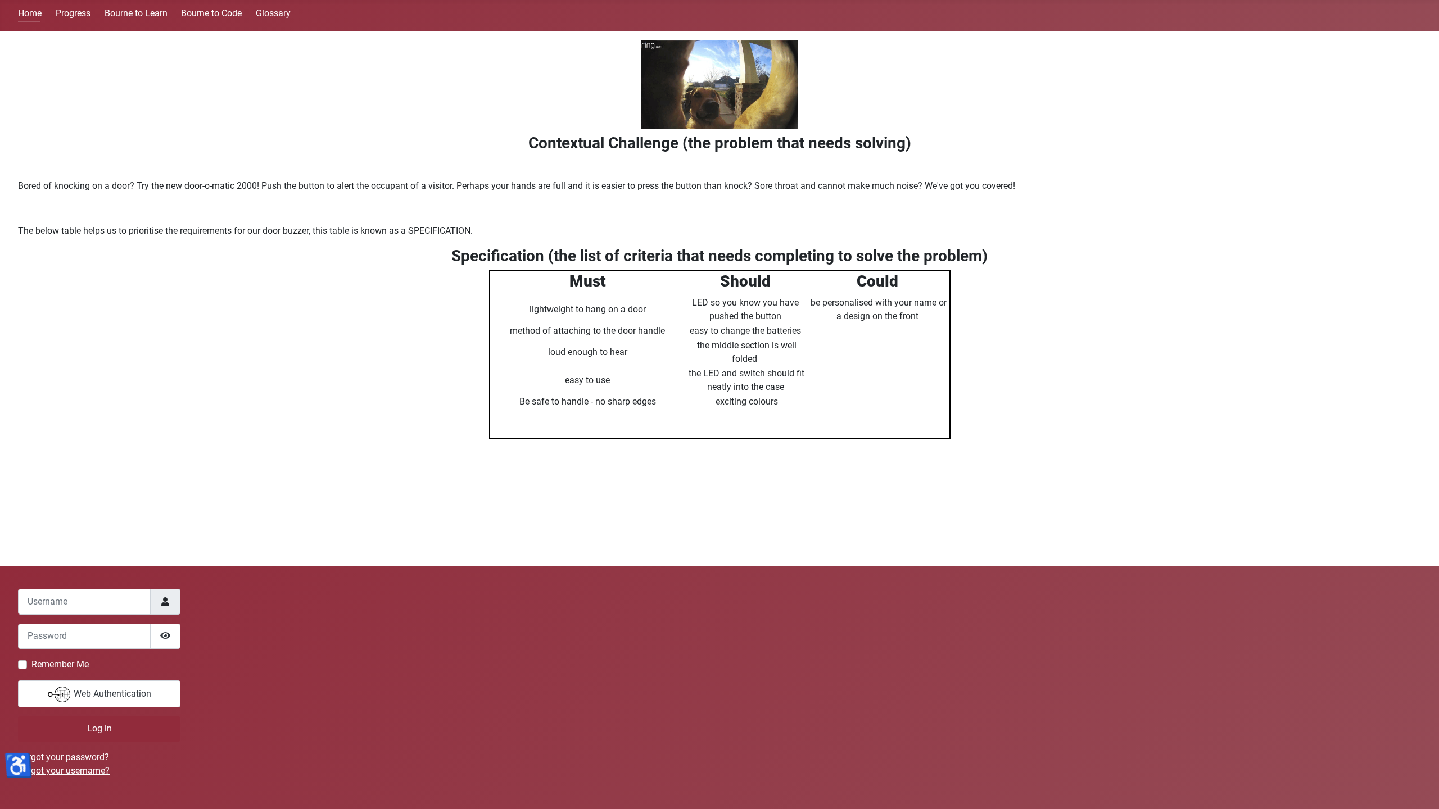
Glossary (273, 13)
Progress (73, 13)
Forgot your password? (63, 757)
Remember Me (60, 664)
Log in (99, 728)
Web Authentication (111, 693)
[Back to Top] (1419, 788)
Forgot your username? (64, 770)
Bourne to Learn (136, 13)
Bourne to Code (211, 13)
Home (30, 13)
